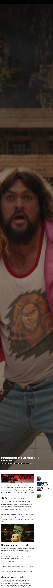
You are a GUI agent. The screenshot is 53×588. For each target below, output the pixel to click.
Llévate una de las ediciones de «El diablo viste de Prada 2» (46, 489)
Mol (4, 465)
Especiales (26, 463)
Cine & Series (16, 463)
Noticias (10, 463)
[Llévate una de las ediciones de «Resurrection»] (39, 484)
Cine (21, 463)
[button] (51, 2)
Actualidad (4, 463)
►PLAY (42, 497)
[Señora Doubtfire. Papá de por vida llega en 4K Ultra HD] (39, 496)
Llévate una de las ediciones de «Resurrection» (45, 483)
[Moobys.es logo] (6, 1)
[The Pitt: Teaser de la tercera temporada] (39, 478)
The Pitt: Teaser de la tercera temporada (46, 477)
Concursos (43, 485)
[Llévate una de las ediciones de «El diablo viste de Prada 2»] (39, 489)
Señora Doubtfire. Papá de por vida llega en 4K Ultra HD (46, 494)
